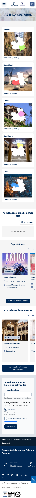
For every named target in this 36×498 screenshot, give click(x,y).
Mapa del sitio (6, 487)
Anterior (28, 249)
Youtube (3, 477)
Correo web (6, 443)
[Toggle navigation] (4, 4)
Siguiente (33, 249)
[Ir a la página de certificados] (15, 494)
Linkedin (17, 475)
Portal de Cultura (12, 440)
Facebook (3, 475)
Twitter (26, 475)
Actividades (11, 409)
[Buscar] (32, 4)
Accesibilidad (16, 487)
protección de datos (10, 421)
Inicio (4, 440)
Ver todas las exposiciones (18, 301)
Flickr (7, 475)
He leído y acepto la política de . (15, 419)
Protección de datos (10, 483)
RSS (21, 475)
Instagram (12, 475)
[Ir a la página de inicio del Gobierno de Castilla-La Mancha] (14, 3)
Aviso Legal (24, 483)
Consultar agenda (10, 58)
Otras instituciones (24, 440)
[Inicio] (22, 4)
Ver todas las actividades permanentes (18, 368)
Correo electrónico (11, 390)
